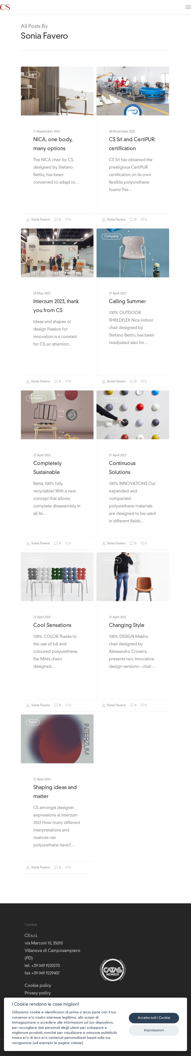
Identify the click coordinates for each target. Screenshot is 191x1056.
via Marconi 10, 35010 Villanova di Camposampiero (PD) (52, 950)
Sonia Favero (40, 219)
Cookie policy (38, 986)
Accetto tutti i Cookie (154, 1018)
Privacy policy (38, 993)
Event (33, 74)
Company (111, 236)
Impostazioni (154, 1030)
